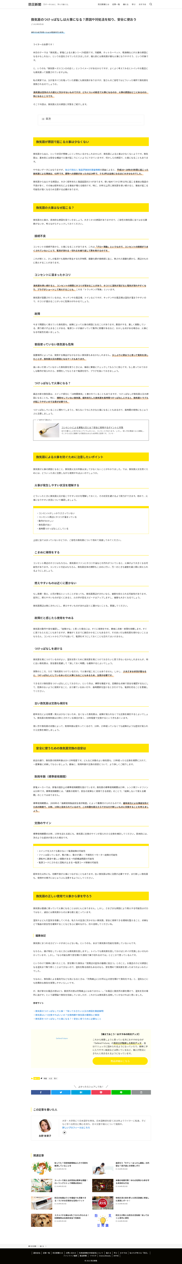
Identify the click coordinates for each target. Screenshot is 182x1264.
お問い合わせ (71, 1253)
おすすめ (123, 1253)
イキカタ (93, 1255)
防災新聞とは (58, 1253)
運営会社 (36, 1253)
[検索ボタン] (151, 4)
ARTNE (116, 1255)
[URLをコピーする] (141, 1092)
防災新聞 (34, 4)
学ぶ (115, 1253)
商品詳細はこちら (120, 1061)
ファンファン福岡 (70, 1255)
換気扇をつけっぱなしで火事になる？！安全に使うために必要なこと (68, 1018)
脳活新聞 (83, 1255)
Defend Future (62, 1038)
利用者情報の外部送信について (91, 1253)
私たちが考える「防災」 (139, 1253)
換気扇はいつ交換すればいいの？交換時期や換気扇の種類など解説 (67, 1014)
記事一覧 (46, 1253)
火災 (50, 1078)
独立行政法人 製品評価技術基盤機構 (82, 169)
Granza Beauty (105, 1255)
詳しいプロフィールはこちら (76, 1127)
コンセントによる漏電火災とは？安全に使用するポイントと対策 (92, 427)
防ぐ (55, 1078)
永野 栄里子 (45, 1135)
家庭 (45, 1078)
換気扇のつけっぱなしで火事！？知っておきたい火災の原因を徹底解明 (69, 1011)
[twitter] (64, 1132)
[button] (41, 1092)
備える (36, 1078)
